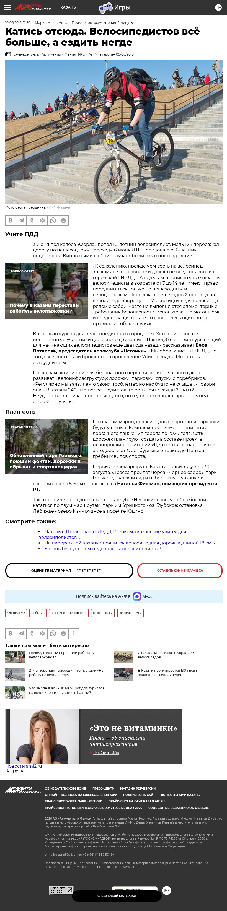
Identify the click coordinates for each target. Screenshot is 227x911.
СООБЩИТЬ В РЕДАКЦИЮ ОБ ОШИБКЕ (178, 808)
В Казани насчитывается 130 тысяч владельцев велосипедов (167, 672)
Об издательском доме (65, 788)
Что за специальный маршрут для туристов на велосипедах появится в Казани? (66, 690)
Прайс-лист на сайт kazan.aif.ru (137, 801)
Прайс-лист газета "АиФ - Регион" (73, 801)
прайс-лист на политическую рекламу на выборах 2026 (93, 808)
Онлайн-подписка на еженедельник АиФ (81, 795)
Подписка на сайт (139, 795)
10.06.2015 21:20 (17, 22)
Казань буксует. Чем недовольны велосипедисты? (103, 548)
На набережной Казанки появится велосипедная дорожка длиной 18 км (128, 543)
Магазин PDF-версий (138, 788)
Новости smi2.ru (23, 766)
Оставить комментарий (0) (180, 570)
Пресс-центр (103, 788)
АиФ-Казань (59, 207)
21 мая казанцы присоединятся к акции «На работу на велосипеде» (66, 672)
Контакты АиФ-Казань (180, 795)
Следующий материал (116, 896)
